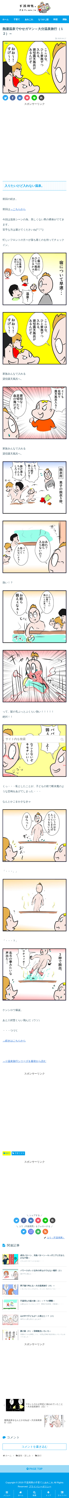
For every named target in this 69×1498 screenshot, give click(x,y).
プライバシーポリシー (40, 1486)
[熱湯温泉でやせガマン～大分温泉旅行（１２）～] (20, 97)
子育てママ (19, 1153)
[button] (62, 739)
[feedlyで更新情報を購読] (38, 1231)
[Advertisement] (34, 140)
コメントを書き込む (34, 1446)
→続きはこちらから (14, 1040)
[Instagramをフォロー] (31, 1231)
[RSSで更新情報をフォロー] (45, 1231)
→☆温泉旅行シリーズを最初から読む (24, 1061)
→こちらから (18, 209)
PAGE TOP (36, 1468)
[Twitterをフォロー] (23, 1231)
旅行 (8, 1153)
